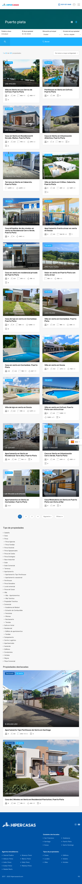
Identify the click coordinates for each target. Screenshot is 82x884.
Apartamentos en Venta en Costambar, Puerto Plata (17, 501)
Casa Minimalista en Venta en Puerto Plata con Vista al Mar (60, 501)
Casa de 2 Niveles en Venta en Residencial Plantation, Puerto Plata (34, 799)
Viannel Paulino (8, 855)
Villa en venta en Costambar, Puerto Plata (60, 320)
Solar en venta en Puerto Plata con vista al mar (59, 274)
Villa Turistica (9, 598)
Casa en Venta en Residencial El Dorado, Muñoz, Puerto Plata (19, 137)
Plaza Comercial (9, 661)
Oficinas (8, 616)
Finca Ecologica (9, 557)
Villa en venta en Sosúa (54, 365)
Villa (5, 592)
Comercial (7, 604)
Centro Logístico (10, 640)
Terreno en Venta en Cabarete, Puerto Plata (18, 183)
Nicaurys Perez (27, 855)
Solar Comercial (9, 565)
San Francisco (49, 838)
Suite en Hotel (9, 625)
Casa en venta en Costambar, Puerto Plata (21, 366)
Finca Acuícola (9, 548)
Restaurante (9, 619)
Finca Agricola (10, 542)
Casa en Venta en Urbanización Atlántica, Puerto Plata (58, 137)
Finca (6, 539)
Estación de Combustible (14, 610)
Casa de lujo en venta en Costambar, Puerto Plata (21, 320)
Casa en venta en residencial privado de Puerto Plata (21, 274)
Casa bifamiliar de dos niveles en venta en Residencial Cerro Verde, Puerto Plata (20, 230)
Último (58, 516)
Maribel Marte (7, 869)
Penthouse (8, 580)
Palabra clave (6, 31)
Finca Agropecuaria (10, 551)
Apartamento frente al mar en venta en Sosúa (60, 229)
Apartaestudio (9, 643)
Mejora (6, 658)
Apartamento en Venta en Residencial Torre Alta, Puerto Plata (21, 454)
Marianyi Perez (27, 866)
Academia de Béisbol (12, 607)
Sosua (46, 845)
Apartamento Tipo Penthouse (15, 574)
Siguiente (46, 516)
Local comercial (9, 586)
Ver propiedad (21, 81)
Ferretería (8, 613)
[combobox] (51, 35)
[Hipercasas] (10, 7)
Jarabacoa (66, 838)
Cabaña (7, 533)
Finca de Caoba (9, 554)
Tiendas (8, 622)
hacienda (7, 646)
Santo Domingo (68, 845)
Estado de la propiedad (71, 31)
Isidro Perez (7, 862)
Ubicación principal (49, 31)
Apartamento (9, 571)
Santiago (47, 841)
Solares (65, 859)
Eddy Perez (26, 862)
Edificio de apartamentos (14, 631)
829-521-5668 (66, 4)
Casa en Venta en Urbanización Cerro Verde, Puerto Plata (58, 454)
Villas (46, 862)
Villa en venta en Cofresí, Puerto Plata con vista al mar (58, 408)
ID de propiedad (27, 31)
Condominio (8, 652)
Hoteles (7, 655)
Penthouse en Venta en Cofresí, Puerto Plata (58, 91)
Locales (47, 859)
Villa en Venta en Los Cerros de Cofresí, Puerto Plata (18, 91)
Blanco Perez (26, 859)
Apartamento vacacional (13, 577)
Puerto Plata (67, 841)
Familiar (7, 634)
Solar (6, 563)
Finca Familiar (10, 545)
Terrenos (7, 568)
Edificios (7, 649)
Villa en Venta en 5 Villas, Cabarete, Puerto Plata (60, 183)
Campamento (9, 637)
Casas (46, 855)
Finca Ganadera (9, 583)
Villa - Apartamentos (12, 595)
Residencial (8, 628)
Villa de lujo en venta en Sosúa (18, 407)
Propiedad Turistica (11, 601)
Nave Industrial (9, 560)
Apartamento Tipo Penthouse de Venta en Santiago (28, 730)
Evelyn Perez (7, 866)
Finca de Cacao (9, 589)
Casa (6, 536)
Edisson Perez (8, 859)
